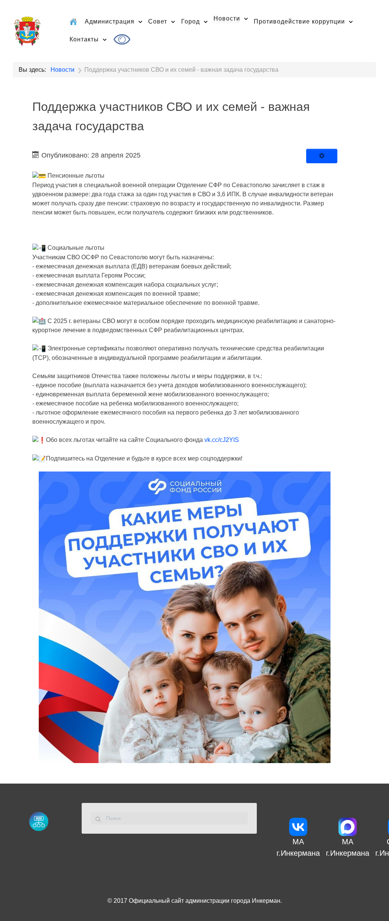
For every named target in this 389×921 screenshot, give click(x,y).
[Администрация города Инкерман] (27, 29)
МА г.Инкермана (298, 847)
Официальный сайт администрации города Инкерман (204, 900)
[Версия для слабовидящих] (123, 39)
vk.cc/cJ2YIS (221, 440)
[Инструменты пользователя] (321, 156)
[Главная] (74, 21)
